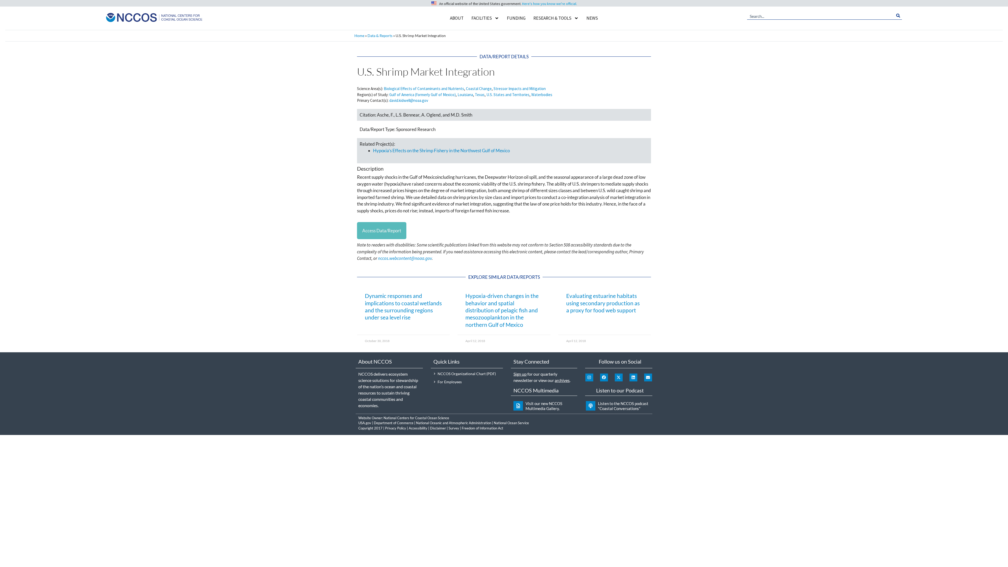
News (592, 18)
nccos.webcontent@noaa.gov (405, 258)
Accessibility (418, 428)
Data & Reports (380, 35)
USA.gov (364, 423)
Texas (480, 94)
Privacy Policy (395, 428)
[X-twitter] (619, 377)
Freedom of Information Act (482, 428)
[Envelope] (648, 377)
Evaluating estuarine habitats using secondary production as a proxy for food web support (603, 302)
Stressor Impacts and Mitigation (520, 88)
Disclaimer (438, 428)
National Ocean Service (511, 423)
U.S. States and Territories (507, 94)
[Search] (898, 16)
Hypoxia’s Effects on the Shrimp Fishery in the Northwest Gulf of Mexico (441, 150)
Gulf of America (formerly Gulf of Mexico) (422, 94)
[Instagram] (589, 377)
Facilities (481, 18)
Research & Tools (552, 18)
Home (359, 35)
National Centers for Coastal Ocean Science (416, 418)
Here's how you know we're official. (549, 3)
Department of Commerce (393, 423)
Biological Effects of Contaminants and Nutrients (424, 88)
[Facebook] (604, 377)
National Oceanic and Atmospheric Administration (453, 423)
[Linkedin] (633, 377)
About (457, 18)
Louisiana (465, 94)
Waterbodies (541, 94)
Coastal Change (479, 88)
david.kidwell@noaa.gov (408, 100)
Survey (454, 428)
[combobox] (820, 16)
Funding (516, 18)
